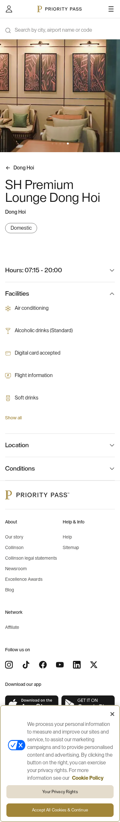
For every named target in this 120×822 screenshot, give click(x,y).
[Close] (112, 714)
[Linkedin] (77, 665)
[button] (52, 143)
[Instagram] (9, 665)
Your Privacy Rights (59, 792)
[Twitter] (94, 665)
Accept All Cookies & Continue (60, 810)
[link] (32, 704)
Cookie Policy (88, 778)
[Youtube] (60, 665)
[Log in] (9, 9)
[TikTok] (26, 665)
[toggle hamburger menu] (111, 9)
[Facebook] (43, 665)
